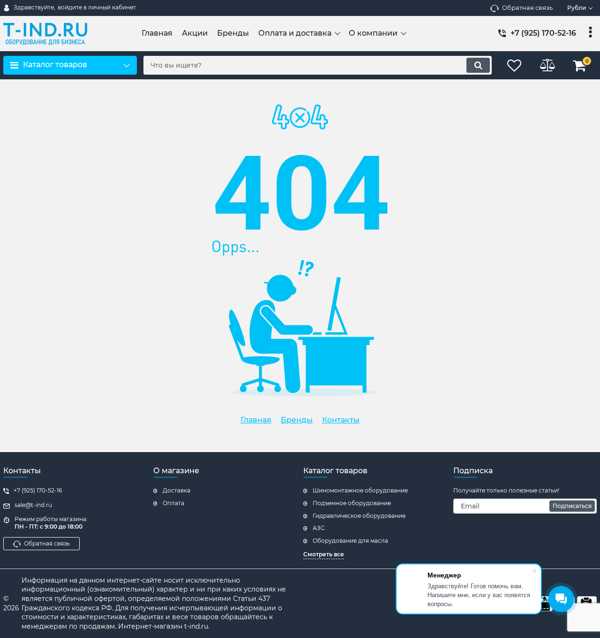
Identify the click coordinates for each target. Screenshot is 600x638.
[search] (478, 65)
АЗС (319, 527)
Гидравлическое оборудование (359, 515)
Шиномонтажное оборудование (360, 490)
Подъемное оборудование (352, 503)
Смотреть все (323, 554)
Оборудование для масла (350, 540)
